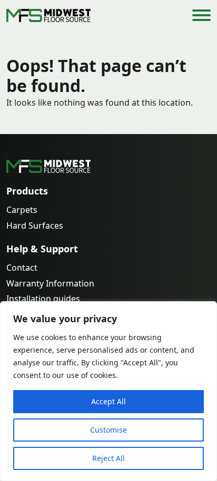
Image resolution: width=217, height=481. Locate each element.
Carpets (21, 210)
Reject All (108, 458)
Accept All (108, 401)
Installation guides (43, 299)
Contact (21, 268)
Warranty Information (50, 284)
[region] (108, 391)
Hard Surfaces (34, 226)
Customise (108, 430)
